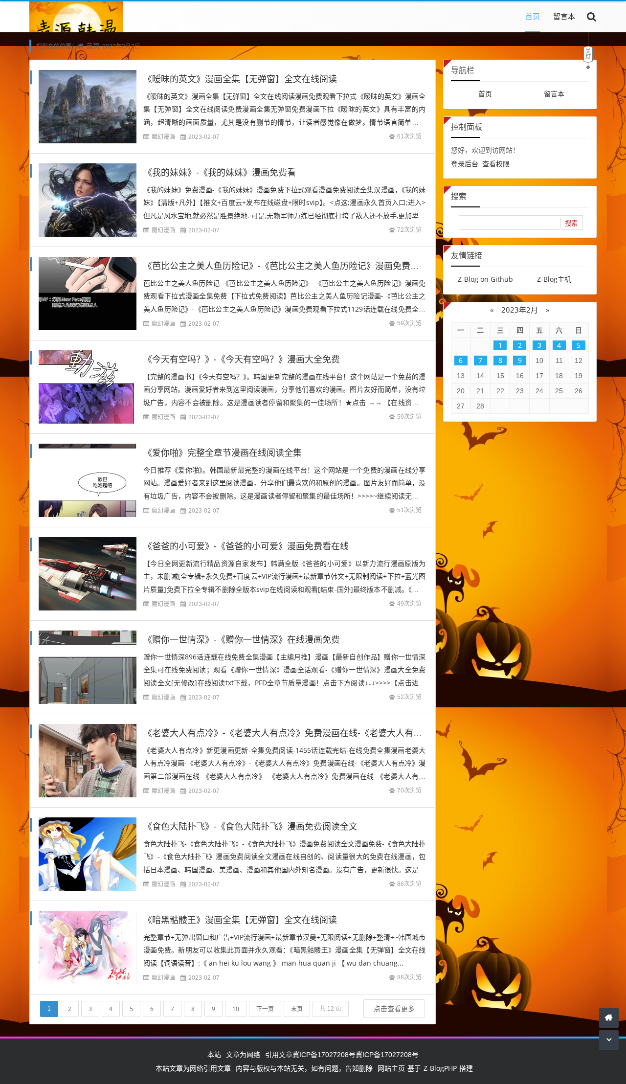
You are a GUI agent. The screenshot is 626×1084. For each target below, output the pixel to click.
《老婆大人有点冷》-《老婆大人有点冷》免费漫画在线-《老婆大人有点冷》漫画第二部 (313, 733)
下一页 (265, 1009)
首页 (532, 16)
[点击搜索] (592, 16)
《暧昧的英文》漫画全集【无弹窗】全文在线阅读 (240, 79)
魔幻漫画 (163, 137)
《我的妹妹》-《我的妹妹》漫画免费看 (219, 172)
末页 (297, 1009)
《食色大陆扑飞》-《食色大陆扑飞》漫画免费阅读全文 (250, 826)
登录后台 (464, 163)
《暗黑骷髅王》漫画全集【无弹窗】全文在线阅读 (240, 920)
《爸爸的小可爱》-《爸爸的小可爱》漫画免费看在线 (246, 546)
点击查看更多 (394, 1008)
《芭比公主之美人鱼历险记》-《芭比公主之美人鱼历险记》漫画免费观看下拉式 (298, 265)
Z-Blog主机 (554, 279)
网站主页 (391, 1068)
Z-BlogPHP (440, 1068)
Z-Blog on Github (485, 279)
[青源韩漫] (76, 31)
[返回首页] (609, 1017)
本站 (214, 1054)
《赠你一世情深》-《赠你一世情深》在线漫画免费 (241, 639)
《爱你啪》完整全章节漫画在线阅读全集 (222, 452)
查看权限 (496, 163)
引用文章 (278, 1054)
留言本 (564, 16)
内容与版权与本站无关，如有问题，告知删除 (304, 1068)
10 (235, 1009)
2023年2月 (519, 310)
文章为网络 (243, 1054)
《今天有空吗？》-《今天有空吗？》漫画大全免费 (241, 359)
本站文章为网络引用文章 (193, 1068)
